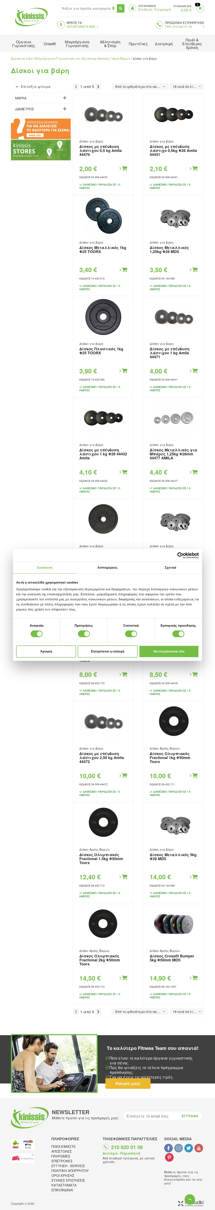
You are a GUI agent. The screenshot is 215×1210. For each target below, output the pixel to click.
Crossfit (50, 43)
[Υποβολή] (121, 8)
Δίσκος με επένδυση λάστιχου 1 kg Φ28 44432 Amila (103, 454)
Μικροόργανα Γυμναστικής (77, 43)
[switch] (84, 633)
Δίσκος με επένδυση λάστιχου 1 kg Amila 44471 (169, 353)
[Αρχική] (30, 26)
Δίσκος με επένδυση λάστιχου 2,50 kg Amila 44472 (101, 757)
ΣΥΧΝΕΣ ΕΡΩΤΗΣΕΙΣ (68, 1180)
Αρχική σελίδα (22, 58)
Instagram (178, 1148)
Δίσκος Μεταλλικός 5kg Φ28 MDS (173, 856)
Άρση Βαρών (121, 58)
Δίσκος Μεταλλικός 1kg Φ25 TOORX (102, 249)
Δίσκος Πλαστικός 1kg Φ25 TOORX (101, 351)
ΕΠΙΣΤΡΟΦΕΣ (62, 1161)
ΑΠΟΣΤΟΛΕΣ (61, 1151)
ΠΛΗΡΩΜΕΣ (60, 1156)
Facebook (168, 1148)
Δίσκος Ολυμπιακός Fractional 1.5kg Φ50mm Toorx (101, 858)
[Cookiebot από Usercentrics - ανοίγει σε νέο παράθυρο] (180, 555)
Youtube (198, 1148)
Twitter (188, 1148)
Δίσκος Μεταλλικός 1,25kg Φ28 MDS (169, 249)
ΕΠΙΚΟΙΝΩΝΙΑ (62, 1190)
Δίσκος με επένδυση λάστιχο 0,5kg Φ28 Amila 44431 (173, 150)
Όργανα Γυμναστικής (23, 43)
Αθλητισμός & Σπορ (110, 43)
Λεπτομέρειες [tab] (107, 567)
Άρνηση (46, 651)
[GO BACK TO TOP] (190, 1199)
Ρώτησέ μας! (128, 1083)
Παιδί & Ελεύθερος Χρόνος (192, 43)
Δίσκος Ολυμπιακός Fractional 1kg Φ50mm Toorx (170, 757)
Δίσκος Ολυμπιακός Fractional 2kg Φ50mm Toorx (99, 960)
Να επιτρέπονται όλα (168, 651)
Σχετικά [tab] (170, 567)
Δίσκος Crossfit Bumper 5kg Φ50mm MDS (172, 958)
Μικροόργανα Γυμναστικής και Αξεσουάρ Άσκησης (72, 58)
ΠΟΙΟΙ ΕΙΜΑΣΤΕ (63, 1146)
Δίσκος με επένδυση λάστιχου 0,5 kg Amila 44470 (100, 150)
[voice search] (113, 8)
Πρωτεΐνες (138, 43)
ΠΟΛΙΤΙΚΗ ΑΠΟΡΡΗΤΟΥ (70, 1170)
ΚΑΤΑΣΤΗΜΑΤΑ (64, 1185)
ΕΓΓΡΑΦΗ (190, 1116)
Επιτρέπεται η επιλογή (107, 651)
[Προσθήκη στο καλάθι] (123, 168)
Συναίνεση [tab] (44, 567)
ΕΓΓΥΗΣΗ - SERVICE (68, 1165)
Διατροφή (164, 43)
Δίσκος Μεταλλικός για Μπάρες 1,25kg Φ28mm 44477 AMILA (173, 454)
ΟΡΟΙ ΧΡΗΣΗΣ (62, 1175)
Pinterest (169, 1157)
